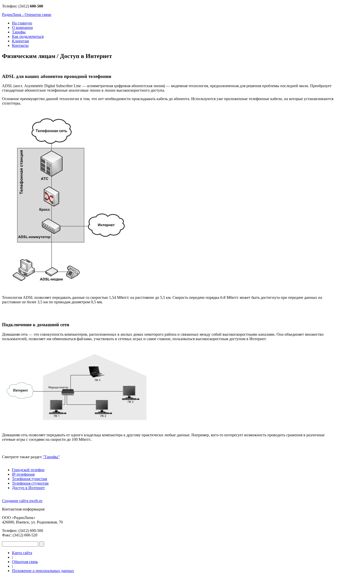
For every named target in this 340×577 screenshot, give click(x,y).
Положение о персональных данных (43, 571)
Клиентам (20, 41)
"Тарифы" (51, 457)
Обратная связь (25, 562)
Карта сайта (22, 553)
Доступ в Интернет (28, 488)
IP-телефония (23, 474)
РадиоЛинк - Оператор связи (26, 14)
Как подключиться (28, 36)
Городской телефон (28, 470)
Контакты (20, 45)
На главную (22, 23)
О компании (22, 27)
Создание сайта (22, 501)
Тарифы (19, 32)
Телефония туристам (29, 479)
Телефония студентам (30, 483)
